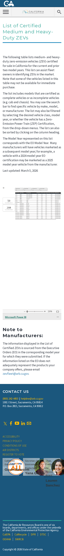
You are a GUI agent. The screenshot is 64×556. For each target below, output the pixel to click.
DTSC (43, 534)
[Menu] (6, 11)
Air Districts (11, 450)
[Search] (59, 11)
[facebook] (11, 423)
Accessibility (11, 436)
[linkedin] (23, 423)
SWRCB (19, 539)
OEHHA (7, 539)
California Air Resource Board (33, 11)
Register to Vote (13, 454)
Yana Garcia (35, 473)
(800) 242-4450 (10, 398)
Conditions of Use (15, 445)
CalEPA (6, 534)
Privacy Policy (12, 441)
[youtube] (17, 423)
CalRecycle (21, 534)
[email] (29, 423)
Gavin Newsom (17, 469)
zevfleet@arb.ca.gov (16, 374)
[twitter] (5, 423)
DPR (33, 534)
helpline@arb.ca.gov (32, 398)
